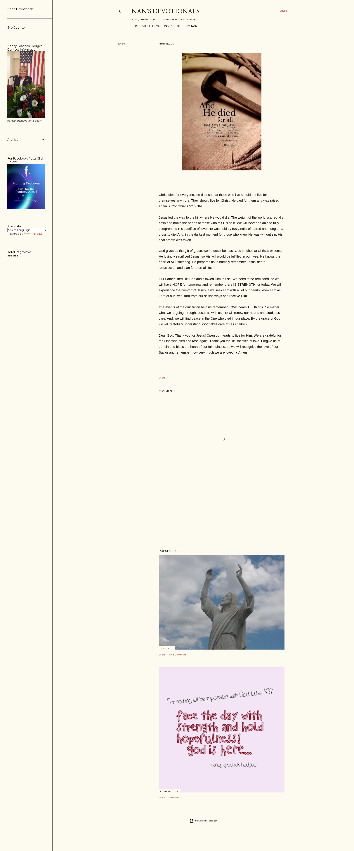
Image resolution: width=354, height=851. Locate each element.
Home (135, 26)
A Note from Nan (184, 26)
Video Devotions (155, 26)
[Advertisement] (221, 514)
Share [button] (122, 44)
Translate (37, 233)
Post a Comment (177, 654)
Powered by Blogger (206, 820)
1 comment (174, 797)
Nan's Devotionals (165, 11)
